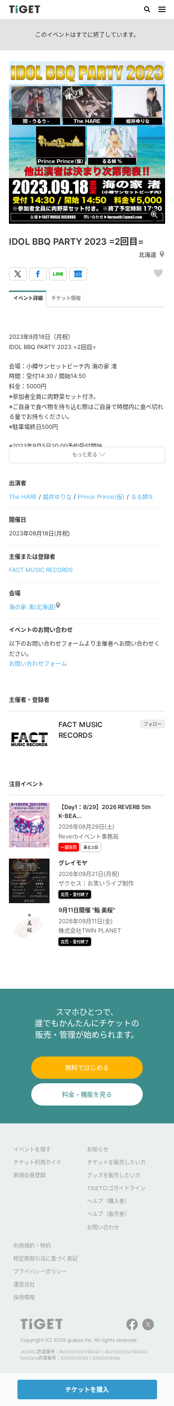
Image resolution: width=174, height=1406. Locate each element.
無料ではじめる (87, 1067)
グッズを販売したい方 (114, 1175)
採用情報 (24, 1297)
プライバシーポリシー (40, 1271)
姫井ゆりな (57, 496)
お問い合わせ (103, 1227)
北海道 (147, 254)
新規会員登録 (29, 1175)
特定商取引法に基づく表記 (45, 1258)
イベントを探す (32, 1149)
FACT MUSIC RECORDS (41, 569)
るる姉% (142, 496)
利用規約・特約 (32, 1245)
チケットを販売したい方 (116, 1162)
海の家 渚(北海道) (32, 606)
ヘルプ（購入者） (108, 1201)
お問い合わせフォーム (38, 663)
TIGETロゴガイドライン (116, 1188)
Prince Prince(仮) (101, 496)
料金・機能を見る (87, 1094)
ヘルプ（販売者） (108, 1214)
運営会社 (24, 1284)
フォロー (153, 724)
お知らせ (97, 1149)
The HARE (23, 496)
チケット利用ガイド (37, 1162)
